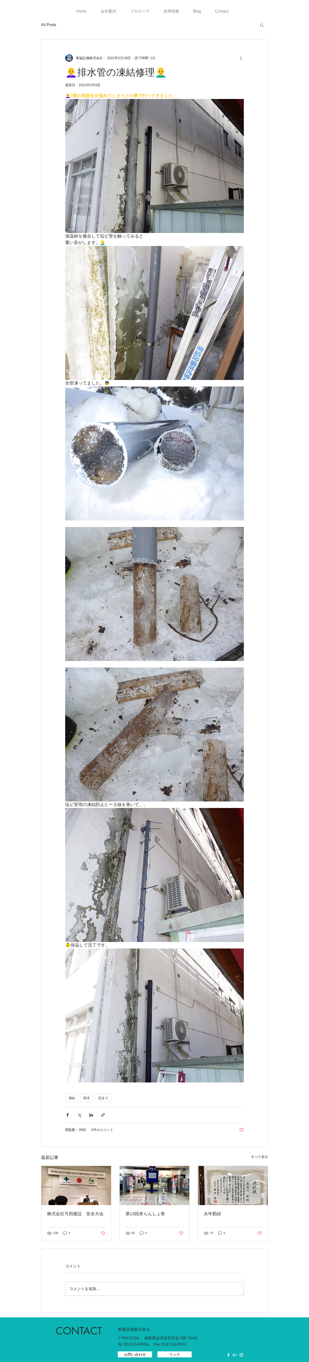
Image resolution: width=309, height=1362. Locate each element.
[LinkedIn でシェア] (91, 1115)
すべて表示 (259, 1157)
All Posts (48, 25)
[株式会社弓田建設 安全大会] (76, 1185)
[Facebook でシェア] (67, 1115)
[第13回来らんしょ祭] (155, 1185)
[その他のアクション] (241, 58)
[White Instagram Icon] (241, 1355)
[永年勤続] (233, 1185)
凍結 (71, 1097)
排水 (86, 1097)
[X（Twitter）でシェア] (79, 1115)
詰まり (103, 1097)
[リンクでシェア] (103, 1115)
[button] (262, 25)
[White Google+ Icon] (234, 1355)
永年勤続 (212, 1213)
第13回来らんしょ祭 (145, 1213)
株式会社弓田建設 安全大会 (75, 1213)
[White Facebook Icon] (228, 1355)
